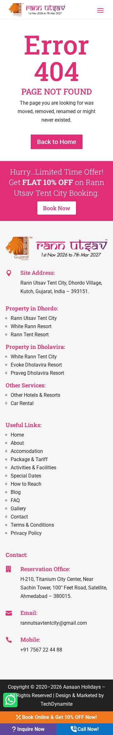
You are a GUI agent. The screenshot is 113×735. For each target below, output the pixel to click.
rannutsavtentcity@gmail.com (53, 623)
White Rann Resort (31, 326)
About (17, 443)
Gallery (18, 509)
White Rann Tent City (34, 357)
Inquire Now (30, 729)
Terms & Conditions (32, 525)
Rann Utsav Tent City (34, 318)
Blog (16, 492)
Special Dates (26, 476)
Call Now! (87, 729)
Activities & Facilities (33, 468)
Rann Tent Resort (30, 335)
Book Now (56, 208)
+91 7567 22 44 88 (41, 650)
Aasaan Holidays (82, 687)
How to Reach (26, 484)
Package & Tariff (29, 459)
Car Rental (22, 403)
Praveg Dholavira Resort (37, 373)
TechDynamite (56, 704)
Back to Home (56, 142)
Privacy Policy (26, 533)
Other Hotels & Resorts (35, 395)
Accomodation (27, 451)
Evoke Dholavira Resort (36, 365)
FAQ (15, 500)
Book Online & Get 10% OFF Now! (59, 717)
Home (17, 435)
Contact (19, 517)
